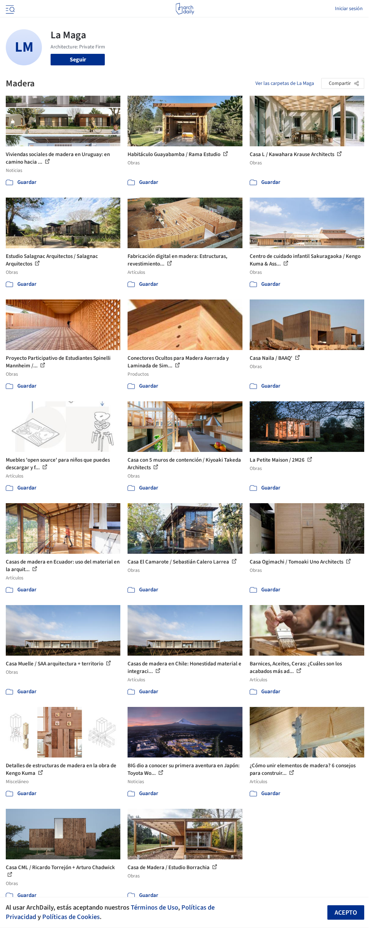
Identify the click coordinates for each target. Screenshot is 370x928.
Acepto (346, 912)
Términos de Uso (154, 907)
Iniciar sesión (349, 8)
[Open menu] (9, 9)
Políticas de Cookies (71, 916)
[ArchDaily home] (185, 8)
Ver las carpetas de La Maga (284, 83)
